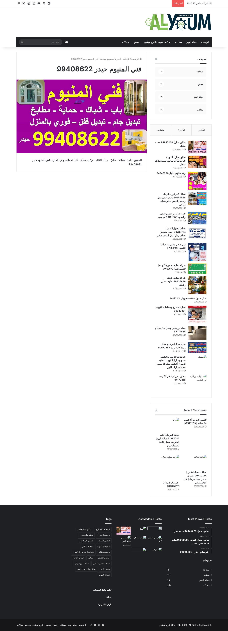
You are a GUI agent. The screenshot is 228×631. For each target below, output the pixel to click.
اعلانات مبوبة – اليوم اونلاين (157, 42)
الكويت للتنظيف (84, 529)
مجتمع (137, 42)
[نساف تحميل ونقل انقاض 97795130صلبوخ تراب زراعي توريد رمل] (154, 531)
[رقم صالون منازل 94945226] (197, 181)
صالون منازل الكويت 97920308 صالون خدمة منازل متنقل (170, 161)
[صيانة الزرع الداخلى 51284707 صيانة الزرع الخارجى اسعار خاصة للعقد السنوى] (167, 425)
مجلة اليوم (191, 42)
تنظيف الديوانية (86, 535)
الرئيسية (205, 42)
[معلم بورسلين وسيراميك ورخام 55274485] (197, 333)
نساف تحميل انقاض (101, 563)
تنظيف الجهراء (103, 535)
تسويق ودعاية (106, 59)
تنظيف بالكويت (103, 546)
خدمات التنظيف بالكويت (84, 552)
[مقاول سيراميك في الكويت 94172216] (197, 384)
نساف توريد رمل (82, 563)
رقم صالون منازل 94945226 (171, 173)
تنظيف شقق (87, 546)
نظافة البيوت (104, 575)
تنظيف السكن (104, 540)
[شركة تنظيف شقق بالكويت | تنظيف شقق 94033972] (197, 269)
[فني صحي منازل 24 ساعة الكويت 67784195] (197, 252)
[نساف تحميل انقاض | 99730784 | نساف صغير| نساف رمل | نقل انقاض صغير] (197, 233)
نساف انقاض (78, 557)
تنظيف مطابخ (104, 552)
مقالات (125, 42)
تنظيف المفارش (86, 540)
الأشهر (201, 130)
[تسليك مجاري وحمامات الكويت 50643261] (197, 315)
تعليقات (161, 130)
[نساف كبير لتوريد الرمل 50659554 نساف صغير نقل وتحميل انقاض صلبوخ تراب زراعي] (197, 198)
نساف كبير (105, 569)
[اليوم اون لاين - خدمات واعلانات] (178, 22)
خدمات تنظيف (104, 557)
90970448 (175, 298)
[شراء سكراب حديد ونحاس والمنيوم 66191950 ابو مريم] (197, 218)
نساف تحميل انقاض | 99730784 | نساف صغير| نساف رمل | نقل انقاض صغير (171, 232)
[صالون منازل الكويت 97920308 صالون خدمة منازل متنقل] (197, 162)
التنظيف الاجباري (103, 529)
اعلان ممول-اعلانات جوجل (193, 298)
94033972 (168, 268)
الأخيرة (181, 130)
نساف (90, 557)
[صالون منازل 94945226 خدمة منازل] (197, 147)
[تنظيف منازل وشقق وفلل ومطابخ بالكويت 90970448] (197, 347)
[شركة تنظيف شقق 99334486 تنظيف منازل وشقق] (197, 285)
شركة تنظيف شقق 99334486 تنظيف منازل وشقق (173, 281)
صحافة (178, 42)
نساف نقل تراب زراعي (86, 569)
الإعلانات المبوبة (122, 59)
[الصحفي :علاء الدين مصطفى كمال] (124, 541)
